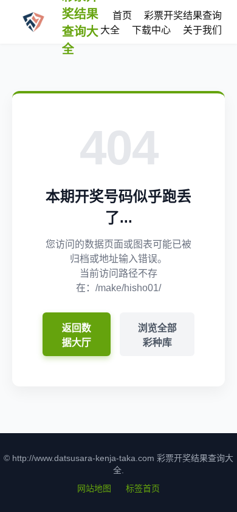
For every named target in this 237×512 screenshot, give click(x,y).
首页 (122, 15)
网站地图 (94, 488)
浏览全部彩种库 (157, 335)
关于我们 (202, 30)
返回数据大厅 (76, 335)
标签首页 (143, 488)
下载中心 (151, 30)
